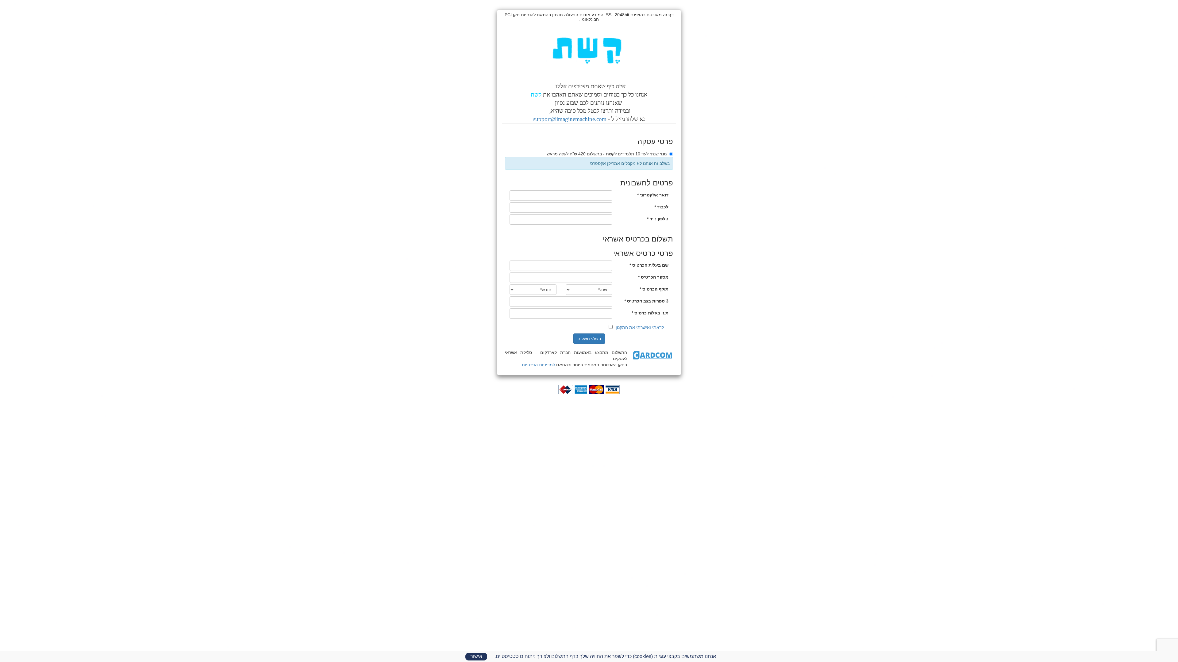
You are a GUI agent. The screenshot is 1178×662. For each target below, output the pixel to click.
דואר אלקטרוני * (652, 194)
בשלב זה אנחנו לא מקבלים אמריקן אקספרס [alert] (630, 163)
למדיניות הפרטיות (538, 364)
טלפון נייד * (657, 218)
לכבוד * (661, 206)
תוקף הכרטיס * (654, 289)
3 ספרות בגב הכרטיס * (646, 301)
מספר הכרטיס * (653, 277)
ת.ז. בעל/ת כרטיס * (650, 312)
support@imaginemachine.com (569, 119)
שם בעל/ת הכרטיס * (648, 265)
